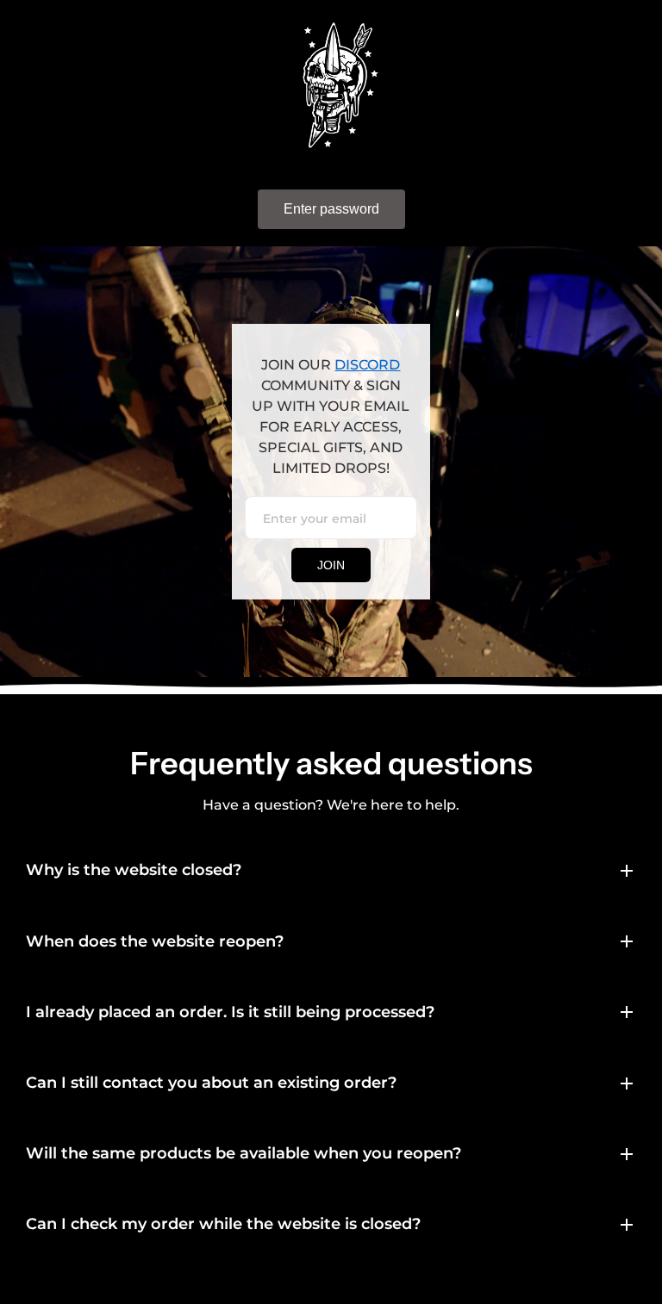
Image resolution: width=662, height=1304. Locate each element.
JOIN (331, 565)
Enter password (331, 209)
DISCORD (367, 365)
